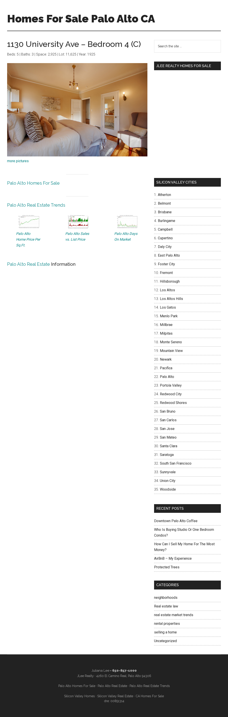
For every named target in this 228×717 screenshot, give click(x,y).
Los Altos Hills (171, 299)
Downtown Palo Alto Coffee (175, 521)
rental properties (167, 623)
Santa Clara (168, 446)
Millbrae (166, 325)
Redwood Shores (173, 403)
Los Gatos (168, 307)
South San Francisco (175, 463)
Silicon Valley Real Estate (115, 696)
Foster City (166, 264)
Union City (167, 481)
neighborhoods (165, 597)
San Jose (167, 429)
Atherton (164, 195)
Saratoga (167, 455)
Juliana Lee (100, 671)
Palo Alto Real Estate (28, 264)
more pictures (18, 161)
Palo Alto (167, 377)
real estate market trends (173, 615)
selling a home (165, 632)
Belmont (164, 203)
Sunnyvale (168, 472)
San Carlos (168, 420)
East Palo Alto (169, 255)
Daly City (165, 247)
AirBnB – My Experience (173, 558)
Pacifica (166, 368)
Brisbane (165, 212)
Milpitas (166, 333)
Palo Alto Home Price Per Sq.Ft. (28, 239)
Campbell (165, 229)
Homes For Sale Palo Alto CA (81, 18)
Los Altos (167, 290)
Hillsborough (170, 281)
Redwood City (171, 394)
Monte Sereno (171, 342)
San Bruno (167, 411)
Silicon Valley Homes (79, 696)
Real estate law (166, 606)
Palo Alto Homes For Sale (33, 183)
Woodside (168, 489)
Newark (166, 359)
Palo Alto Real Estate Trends (36, 205)
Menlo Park (169, 316)
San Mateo (168, 437)
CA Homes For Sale (150, 696)
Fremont (166, 273)
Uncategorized (165, 641)
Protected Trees (166, 567)
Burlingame (166, 221)
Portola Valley (171, 385)
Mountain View (171, 351)
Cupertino (165, 238)
